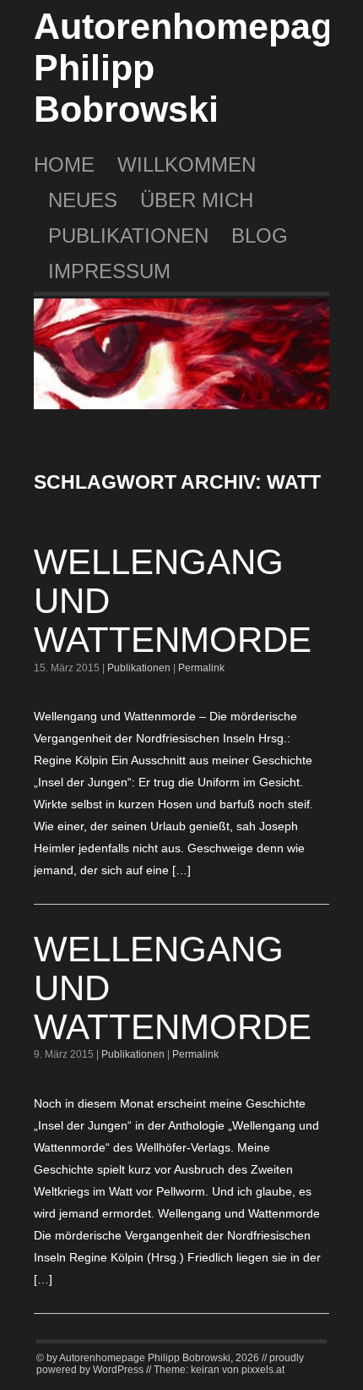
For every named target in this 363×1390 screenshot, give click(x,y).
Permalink (201, 668)
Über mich (196, 200)
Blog (259, 235)
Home (64, 164)
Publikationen (128, 235)
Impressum (109, 271)
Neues (82, 200)
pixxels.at (262, 1370)
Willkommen (186, 164)
